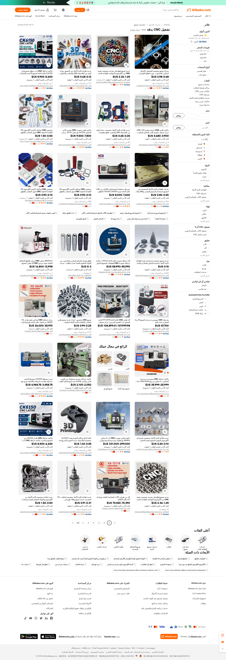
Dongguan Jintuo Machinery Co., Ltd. (154, 145)
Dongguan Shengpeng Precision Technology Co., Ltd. (152, 86)
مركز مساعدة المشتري (82, 588)
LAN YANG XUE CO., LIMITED (79, 275)
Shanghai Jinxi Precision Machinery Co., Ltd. (152, 204)
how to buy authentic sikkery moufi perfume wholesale (185, 570)
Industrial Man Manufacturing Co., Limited (113, 82)
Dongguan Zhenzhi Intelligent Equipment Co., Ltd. (74, 204)
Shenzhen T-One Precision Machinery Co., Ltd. (36, 141)
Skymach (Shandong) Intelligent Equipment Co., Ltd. (36, 275)
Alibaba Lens (195, 636)
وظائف (203, 603)
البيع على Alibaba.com (44, 588)
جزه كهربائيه (95, 564)
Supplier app (109, 636)
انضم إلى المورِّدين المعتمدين (42, 603)
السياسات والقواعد (161, 613)
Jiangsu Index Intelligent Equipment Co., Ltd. (36, 86)
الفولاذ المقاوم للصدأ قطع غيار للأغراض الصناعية (129, 559)
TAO (133, 648)
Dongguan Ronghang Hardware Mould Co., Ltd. (74, 334)
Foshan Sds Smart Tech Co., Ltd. (156, 331)
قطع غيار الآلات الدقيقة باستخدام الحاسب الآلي (97, 213)
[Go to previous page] (114, 523)
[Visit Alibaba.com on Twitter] (41, 618)
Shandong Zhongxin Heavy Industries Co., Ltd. (74, 145)
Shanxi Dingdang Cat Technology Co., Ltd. (152, 275)
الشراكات (49, 608)
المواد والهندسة (81, 219)
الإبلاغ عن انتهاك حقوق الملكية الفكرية (77, 608)
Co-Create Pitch (199, 593)
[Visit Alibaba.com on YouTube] (30, 618)
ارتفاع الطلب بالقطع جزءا (55, 559)
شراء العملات (79, 564)
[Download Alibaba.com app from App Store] (48, 636)
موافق (178, 116)
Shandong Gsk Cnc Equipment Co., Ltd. (114, 272)
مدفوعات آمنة (162, 588)
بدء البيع (50, 593)
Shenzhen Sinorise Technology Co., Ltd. (75, 86)
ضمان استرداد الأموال (159, 593)
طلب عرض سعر (123, 593)
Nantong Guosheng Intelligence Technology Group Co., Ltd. (113, 449)
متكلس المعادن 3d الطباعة (161, 559)
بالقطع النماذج (182, 559)
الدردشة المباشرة (84, 593)
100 (78, 523)
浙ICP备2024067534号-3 (180, 656)
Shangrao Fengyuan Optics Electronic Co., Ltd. (152, 449)
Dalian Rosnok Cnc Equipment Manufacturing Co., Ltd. (152, 394)
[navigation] (191, 274)
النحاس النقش (98, 219)
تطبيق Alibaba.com (66, 636)
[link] (222, 635)
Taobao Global (123, 648)
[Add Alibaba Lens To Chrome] (169, 636)
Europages (151, 648)
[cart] (55, 10)
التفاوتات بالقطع (200, 559)
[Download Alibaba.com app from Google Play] (29, 636)
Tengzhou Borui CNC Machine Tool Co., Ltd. (36, 394)
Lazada (113, 648)
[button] (87, 10)
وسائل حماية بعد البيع (160, 603)
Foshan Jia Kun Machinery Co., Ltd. (38, 331)
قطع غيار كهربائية (41, 564)
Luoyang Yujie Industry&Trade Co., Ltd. (114, 334)
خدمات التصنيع (154, 25)
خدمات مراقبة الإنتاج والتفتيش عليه (154, 608)
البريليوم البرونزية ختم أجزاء (156, 213)
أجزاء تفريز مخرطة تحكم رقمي (137, 219)
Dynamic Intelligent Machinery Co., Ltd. (75, 390)
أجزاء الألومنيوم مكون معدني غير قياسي (120, 564)
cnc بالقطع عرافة (68, 213)
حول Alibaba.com (198, 583)
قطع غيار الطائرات (147, 564)
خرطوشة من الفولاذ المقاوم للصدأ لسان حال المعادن (89, 559)
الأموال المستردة (85, 603)
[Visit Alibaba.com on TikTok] (25, 618)
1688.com (86, 648)
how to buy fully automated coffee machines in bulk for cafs (136, 570)
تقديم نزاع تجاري (85, 598)
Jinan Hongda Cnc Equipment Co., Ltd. (114, 204)
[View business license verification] (136, 656)
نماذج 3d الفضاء (160, 219)
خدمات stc (25, 564)
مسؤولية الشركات (199, 598)
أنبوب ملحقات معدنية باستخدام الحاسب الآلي (40, 213)
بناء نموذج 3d (115, 219)
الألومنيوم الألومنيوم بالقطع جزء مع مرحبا (192, 564)
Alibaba (167, 25)
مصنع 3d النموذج (165, 564)
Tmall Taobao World (100, 648)
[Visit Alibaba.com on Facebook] (51, 618)
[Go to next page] (72, 523)
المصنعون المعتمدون (121, 588)
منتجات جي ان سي (61, 564)
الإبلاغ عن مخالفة (85, 613)
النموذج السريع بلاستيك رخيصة (130, 213)
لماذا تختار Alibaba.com (197, 588)
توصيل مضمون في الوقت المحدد (155, 598)
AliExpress (76, 648)
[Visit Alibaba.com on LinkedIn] (46, 618)
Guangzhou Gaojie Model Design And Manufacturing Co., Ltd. (113, 145)
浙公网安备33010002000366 (155, 656)
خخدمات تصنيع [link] (139, 25)
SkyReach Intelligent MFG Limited (39, 200)
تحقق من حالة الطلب (45, 598)
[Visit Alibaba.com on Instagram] (35, 618)
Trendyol (140, 648)
